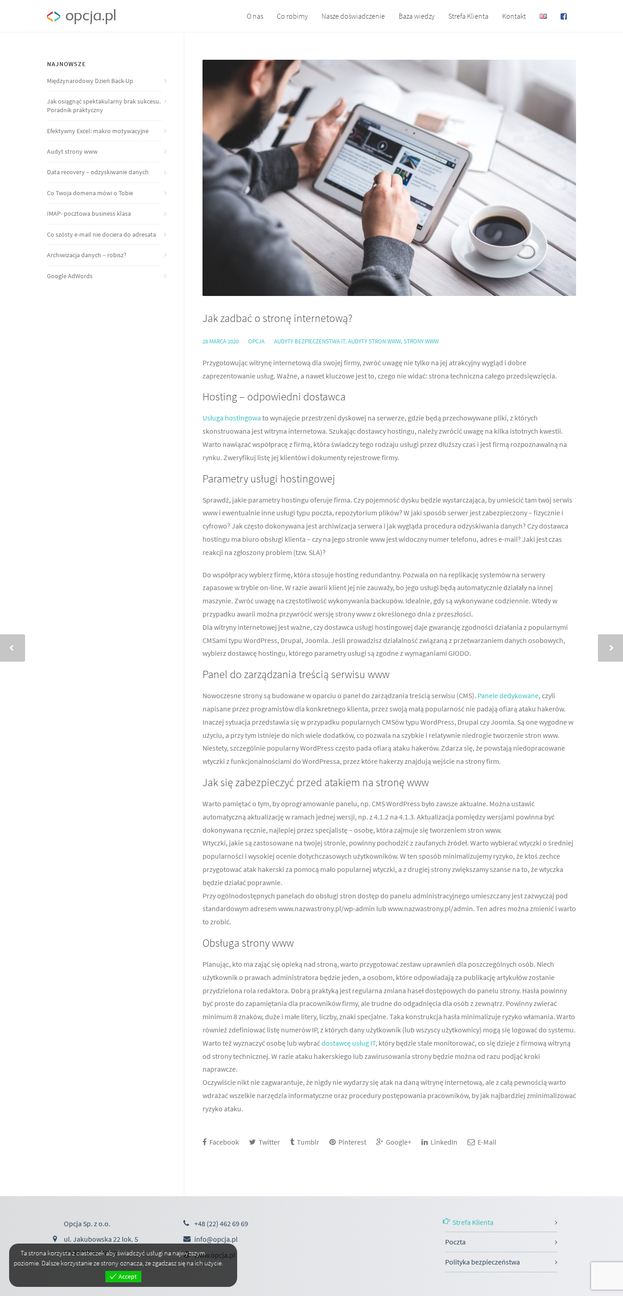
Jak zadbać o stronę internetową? (277, 318)
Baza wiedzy (417, 16)
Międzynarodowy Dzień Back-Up (90, 81)
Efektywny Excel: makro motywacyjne (98, 131)
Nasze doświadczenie (353, 16)
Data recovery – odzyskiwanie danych (98, 172)
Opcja (256, 341)
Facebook (223, 1141)
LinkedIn (443, 1141)
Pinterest (351, 1141)
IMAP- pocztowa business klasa (89, 213)
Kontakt (514, 16)
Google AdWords (70, 276)
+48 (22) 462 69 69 (221, 1223)
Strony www (421, 341)
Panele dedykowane (508, 695)
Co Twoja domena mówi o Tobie (90, 193)
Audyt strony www (72, 151)
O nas (255, 16)
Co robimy (292, 16)
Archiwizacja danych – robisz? (86, 255)
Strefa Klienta (468, 16)
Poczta (455, 1241)
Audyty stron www (374, 341)
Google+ (397, 1141)
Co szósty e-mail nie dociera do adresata (101, 234)
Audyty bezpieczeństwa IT (309, 341)
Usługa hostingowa (232, 417)
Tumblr (307, 1141)
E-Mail (486, 1141)
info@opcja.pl (216, 1239)
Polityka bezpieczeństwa (482, 1261)
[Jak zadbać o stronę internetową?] (389, 178)
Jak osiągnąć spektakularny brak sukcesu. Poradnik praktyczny (104, 105)
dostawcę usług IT (348, 1042)
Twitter (268, 1141)
